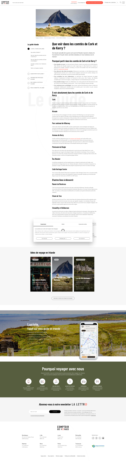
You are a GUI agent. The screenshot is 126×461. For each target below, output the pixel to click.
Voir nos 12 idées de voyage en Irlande (63, 298)
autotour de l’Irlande (75, 138)
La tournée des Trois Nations (62, 280)
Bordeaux (25, 435)
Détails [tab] (63, 224)
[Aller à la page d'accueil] (5, 2)
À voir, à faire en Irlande (61, 37)
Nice (41, 443)
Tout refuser (44, 238)
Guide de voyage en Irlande (49, 37)
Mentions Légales (59, 456)
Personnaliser (62, 238)
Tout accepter (82, 238)
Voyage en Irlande (39, 37)
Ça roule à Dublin (39, 281)
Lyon (59, 435)
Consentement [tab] (43, 224)
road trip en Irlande (63, 69)
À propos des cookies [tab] (83, 224)
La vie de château (83, 281)
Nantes (24, 443)
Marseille (78, 435)
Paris (59, 443)
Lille (41, 435)
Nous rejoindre (51, 456)
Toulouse (78, 443)
